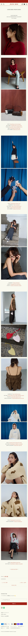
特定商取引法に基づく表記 (5, 626)
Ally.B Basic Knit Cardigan (15, 124)
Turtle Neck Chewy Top (15, 203)
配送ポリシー (3, 628)
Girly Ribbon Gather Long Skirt (16, 444)
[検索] (4, 4)
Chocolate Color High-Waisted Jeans (16, 395)
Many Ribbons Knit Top (15, 562)
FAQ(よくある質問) (5, 616)
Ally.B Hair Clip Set (18, 445)
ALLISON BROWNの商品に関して (16, 628)
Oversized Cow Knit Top (15, 520)
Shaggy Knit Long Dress (16, 284)
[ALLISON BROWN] (14, 4)
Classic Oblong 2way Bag (15, 207)
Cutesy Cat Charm (17, 209)
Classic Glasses (16, 282)
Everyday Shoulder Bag (15, 128)
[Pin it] (7, 576)
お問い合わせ (3, 614)
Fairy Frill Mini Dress (16, 394)
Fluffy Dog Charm (16, 129)
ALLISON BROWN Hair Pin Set (18, 398)
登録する (14, 603)
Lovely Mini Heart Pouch (16, 397)
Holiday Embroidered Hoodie (15, 442)
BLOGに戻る (14, 585)
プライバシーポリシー (13, 626)
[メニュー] (1, 4)
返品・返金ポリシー (21, 626)
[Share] (5, 576)
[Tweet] (4, 576)
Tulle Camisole (16, 204)
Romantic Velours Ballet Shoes (15, 127)
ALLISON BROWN (6, 631)
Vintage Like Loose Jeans (16, 125)
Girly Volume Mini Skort (16, 206)
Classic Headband (18, 521)
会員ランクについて (5, 612)
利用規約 (7, 628)
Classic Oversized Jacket (16, 285)
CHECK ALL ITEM (14, 569)
